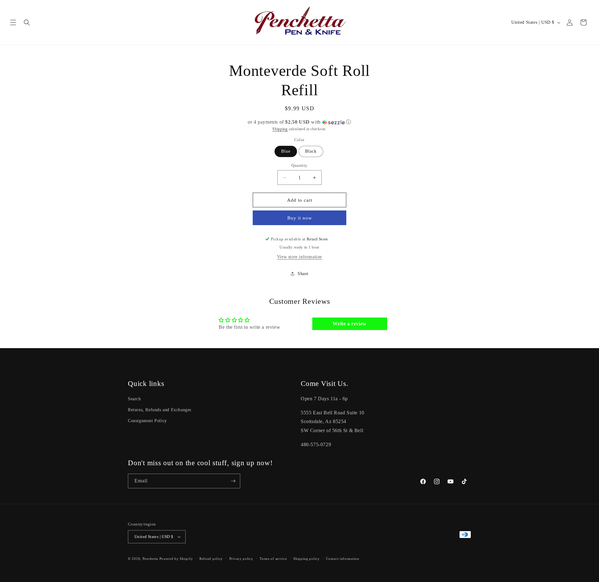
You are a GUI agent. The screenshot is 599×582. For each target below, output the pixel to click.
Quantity (299, 165)
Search (134, 399)
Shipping (280, 129)
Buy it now (299, 217)
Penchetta (151, 558)
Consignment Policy (147, 420)
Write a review (349, 323)
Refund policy (211, 558)
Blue (285, 151)
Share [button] (303, 273)
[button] (13, 22)
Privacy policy (241, 558)
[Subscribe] (233, 481)
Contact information (342, 558)
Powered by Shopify (176, 558)
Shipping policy (306, 558)
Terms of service (273, 558)
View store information (299, 256)
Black (311, 151)
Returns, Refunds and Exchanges (159, 409)
